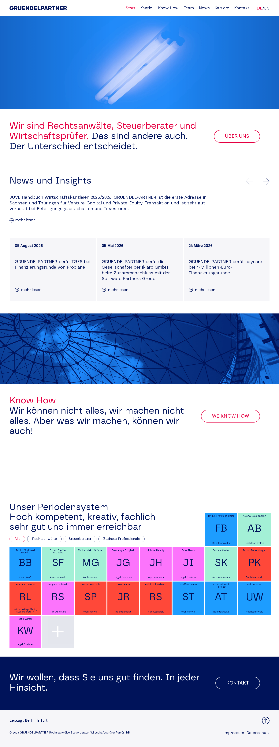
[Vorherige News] (249, 181)
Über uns (237, 136)
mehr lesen (25, 220)
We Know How (230, 416)
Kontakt (241, 8)
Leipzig (15, 720)
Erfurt (42, 720)
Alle (17, 539)
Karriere (222, 8)
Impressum (233, 733)
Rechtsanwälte (44, 539)
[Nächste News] (266, 181)
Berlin (30, 720)
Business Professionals (121, 539)
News (204, 8)
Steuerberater (80, 539)
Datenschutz (258, 733)
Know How (168, 8)
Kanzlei (146, 8)
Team (189, 8)
